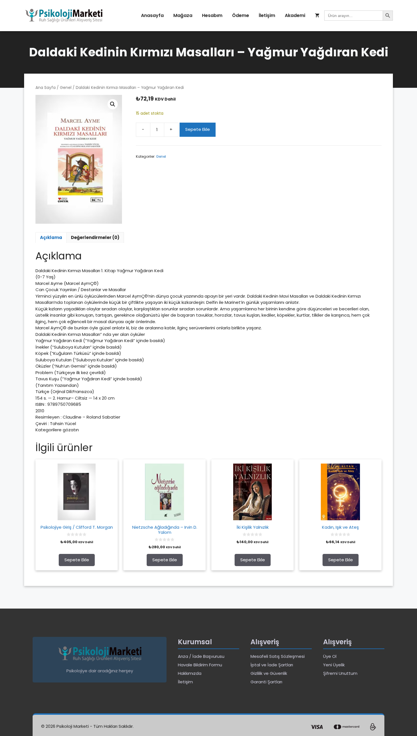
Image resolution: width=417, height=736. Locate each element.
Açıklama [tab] (51, 237)
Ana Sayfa (45, 87)
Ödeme (240, 15)
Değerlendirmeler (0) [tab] (95, 237)
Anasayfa (152, 15)
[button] (113, 104)
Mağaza (182, 15)
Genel (65, 87)
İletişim (267, 15)
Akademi (295, 15)
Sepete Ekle (197, 129)
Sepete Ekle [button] (76, 560)
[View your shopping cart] (317, 15)
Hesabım (212, 15)
